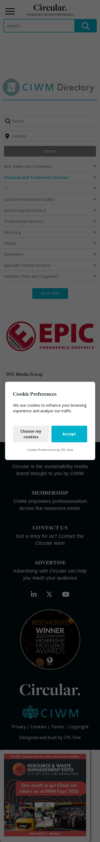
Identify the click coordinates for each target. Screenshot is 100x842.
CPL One (67, 450)
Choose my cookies (30, 434)
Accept (69, 434)
